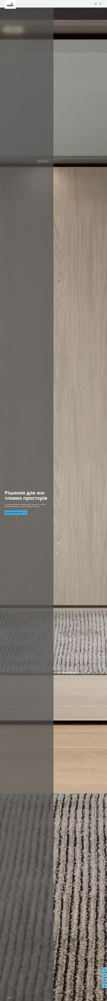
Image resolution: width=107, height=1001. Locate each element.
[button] (6, 997)
